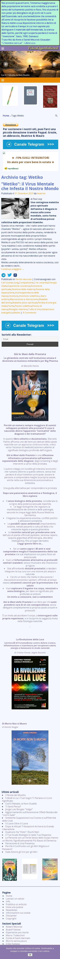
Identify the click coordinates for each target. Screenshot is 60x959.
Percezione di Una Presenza (19, 843)
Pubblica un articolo (16, 904)
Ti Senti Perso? (13, 806)
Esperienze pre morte (17, 932)
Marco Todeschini (15, 935)
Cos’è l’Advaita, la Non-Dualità (21, 803)
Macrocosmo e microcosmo (24, 299)
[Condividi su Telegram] (3, 275)
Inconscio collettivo (29, 295)
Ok (30, 955)
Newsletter (11, 910)
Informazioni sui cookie (18, 912)
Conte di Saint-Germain (18, 938)
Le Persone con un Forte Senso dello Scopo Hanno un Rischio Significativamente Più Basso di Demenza (30, 839)
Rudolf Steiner (13, 929)
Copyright (11, 918)
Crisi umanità (41, 282)
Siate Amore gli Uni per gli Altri (21, 851)
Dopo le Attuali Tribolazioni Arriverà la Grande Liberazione (28, 828)
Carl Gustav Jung (10, 282)
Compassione (26, 282)
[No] (56, 952)
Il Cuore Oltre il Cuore (16, 823)
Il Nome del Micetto (15, 795)
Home (6, 115)
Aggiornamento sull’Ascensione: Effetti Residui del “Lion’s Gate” (29, 814)
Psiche (10, 305)
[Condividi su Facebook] (14, 275)
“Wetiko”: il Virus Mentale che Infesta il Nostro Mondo (30, 186)
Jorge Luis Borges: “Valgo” (19, 809)
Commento (29, 312)
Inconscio (13, 295)
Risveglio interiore (18, 309)
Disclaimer (11, 915)
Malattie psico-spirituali (24, 302)
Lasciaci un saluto (15, 898)
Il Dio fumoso (13, 943)
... (30, 490)
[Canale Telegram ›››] (30, 148)
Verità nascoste (23, 279)
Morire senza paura (16, 940)
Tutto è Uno (34, 309)
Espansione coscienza (18, 285)
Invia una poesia (14, 907)
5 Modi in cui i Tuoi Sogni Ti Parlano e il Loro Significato (27, 799)
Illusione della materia (23, 289)
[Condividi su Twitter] (9, 275)
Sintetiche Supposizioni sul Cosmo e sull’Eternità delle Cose (29, 819)
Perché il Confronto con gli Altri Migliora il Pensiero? (25, 847)
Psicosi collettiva (23, 305)
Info (8, 901)
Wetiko (17, 312)
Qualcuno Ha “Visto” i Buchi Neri (22, 832)
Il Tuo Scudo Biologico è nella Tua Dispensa (28, 834)
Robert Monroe (14, 926)
